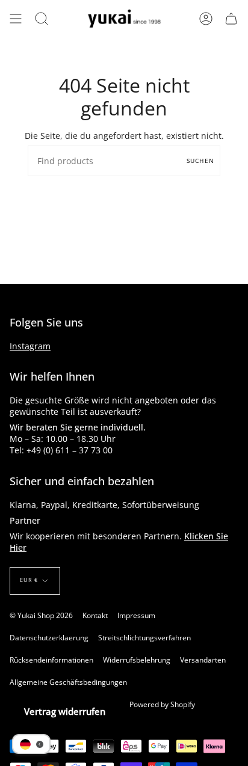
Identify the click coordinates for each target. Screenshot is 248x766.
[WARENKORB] (231, 18)
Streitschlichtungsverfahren (144, 638)
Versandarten (203, 660)
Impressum (136, 615)
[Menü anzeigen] (16, 18)
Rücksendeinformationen (51, 660)
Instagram (30, 346)
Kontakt (95, 615)
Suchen (200, 160)
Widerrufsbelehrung (136, 660)
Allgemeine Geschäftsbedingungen (68, 682)
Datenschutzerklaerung (49, 638)
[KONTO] (206, 18)
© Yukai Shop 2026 (41, 615)
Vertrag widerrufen (64, 711)
